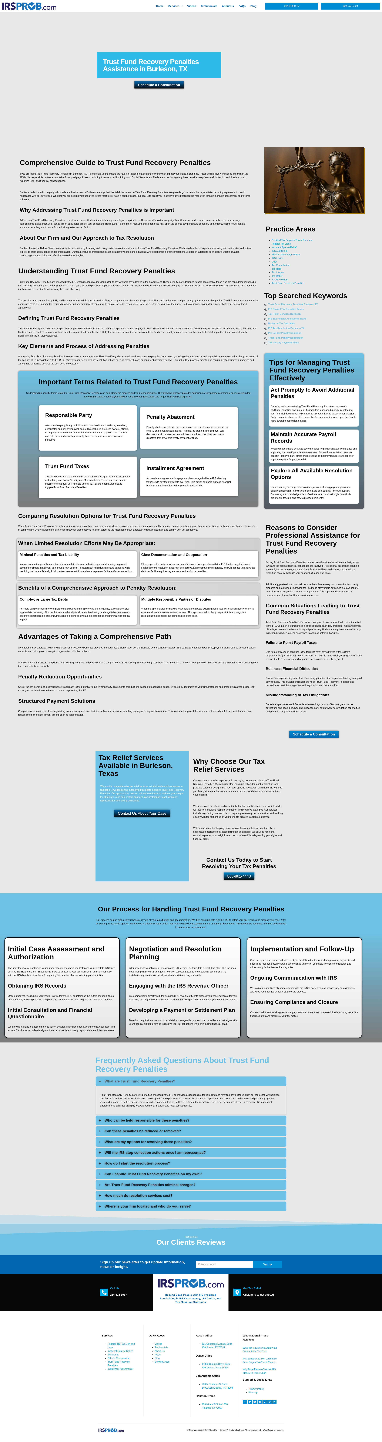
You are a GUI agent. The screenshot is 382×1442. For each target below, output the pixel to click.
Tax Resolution (280, 279)
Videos (191, 6)
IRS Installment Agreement (286, 254)
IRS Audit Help (279, 251)
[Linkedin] (260, 1402)
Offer (274, 261)
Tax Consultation (280, 265)
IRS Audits (113, 1354)
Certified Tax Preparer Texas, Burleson (292, 240)
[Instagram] (274, 1402)
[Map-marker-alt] (264, 1402)
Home (160, 6)
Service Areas (162, 1362)
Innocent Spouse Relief (284, 247)
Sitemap (253, 1392)
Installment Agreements (120, 1369)
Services (173, 6)
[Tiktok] (269, 1402)
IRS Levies (277, 258)
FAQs (242, 6)
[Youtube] (255, 1402)
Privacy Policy (256, 1389)
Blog (253, 6)
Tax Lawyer (278, 272)
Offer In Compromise (119, 1358)
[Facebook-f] (245, 1402)
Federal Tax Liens (281, 244)
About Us (228, 6)
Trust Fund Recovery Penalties (288, 283)
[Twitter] (250, 1402)
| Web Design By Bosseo (273, 1430)
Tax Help (276, 269)
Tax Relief (277, 276)
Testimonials (209, 6)
